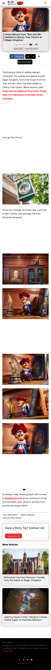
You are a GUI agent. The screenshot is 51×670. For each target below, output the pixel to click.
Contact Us (22, 663)
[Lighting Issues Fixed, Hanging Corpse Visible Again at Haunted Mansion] (25, 602)
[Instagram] (27, 659)
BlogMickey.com (13, 498)
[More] (38, 56)
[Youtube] (31, 659)
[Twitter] (23, 659)
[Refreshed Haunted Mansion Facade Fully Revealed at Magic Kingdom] (25, 562)
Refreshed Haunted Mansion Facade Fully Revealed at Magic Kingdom (24, 579)
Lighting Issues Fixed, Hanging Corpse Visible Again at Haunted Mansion (25, 618)
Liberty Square (18, 49)
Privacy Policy (7, 651)
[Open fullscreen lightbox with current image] (25, 189)
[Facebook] (19, 659)
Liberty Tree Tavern (32, 49)
